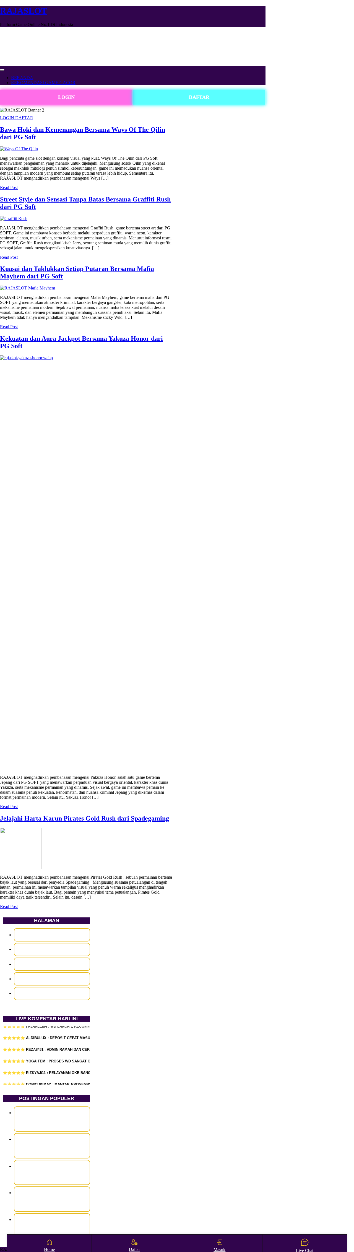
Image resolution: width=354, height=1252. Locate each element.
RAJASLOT (23, 11)
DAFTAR (199, 97)
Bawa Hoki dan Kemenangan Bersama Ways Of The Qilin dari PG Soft (52, 1118)
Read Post (9, 187)
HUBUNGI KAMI (52, 949)
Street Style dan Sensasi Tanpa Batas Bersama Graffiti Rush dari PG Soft (52, 1145)
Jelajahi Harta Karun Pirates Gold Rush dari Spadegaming (84, 818)
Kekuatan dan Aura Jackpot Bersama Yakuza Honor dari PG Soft (52, 1198)
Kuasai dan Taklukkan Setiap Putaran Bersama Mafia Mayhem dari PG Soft (52, 1172)
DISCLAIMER (52, 934)
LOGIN (66, 97)
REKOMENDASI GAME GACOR (43, 82)
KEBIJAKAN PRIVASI (52, 964)
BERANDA (22, 77)
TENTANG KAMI (52, 993)
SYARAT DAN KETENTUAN (52, 978)
